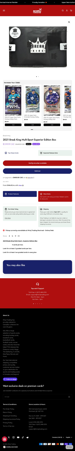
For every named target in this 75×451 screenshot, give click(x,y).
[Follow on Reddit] (27, 437)
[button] (66, 100)
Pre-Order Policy (8, 409)
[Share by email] (18, 236)
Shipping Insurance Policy (11, 419)
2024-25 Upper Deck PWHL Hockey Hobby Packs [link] (13, 118)
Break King (6, 136)
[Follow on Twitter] (9, 437)
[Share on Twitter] (12, 236)
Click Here (8, 218)
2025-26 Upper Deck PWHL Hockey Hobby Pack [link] (52, 118)
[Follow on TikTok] (23, 437)
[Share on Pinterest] (15, 236)
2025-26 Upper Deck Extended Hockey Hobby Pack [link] (31, 116)
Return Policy (7, 412)
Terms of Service (8, 426)
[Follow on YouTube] (18, 437)
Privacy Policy (7, 423)
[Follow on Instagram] (13, 437)
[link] (13, 100)
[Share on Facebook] (9, 236)
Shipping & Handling (10, 416)
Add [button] (13, 125)
